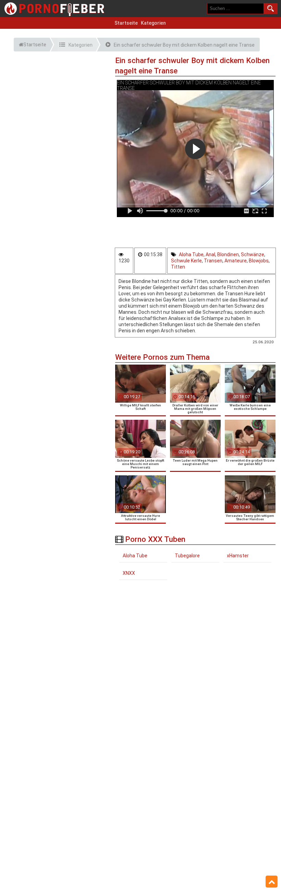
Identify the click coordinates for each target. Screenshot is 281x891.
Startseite (126, 23)
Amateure (235, 260)
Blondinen (228, 254)
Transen (213, 260)
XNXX (129, 573)
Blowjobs (259, 260)
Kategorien (153, 23)
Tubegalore (187, 555)
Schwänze (252, 254)
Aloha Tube (191, 254)
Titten (178, 267)
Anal (210, 254)
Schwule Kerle (186, 260)
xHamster (238, 555)
